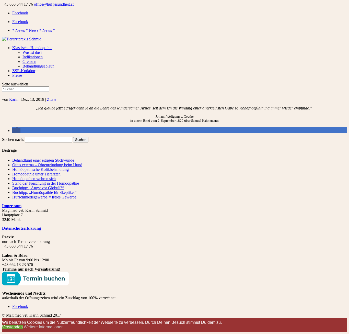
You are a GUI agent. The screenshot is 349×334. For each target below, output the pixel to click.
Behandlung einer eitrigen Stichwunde (43, 160)
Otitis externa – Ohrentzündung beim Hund (47, 165)
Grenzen (29, 61)
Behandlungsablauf (38, 66)
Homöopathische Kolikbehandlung (40, 169)
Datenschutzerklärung (21, 228)
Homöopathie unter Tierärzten (36, 174)
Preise (17, 75)
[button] (16, 130)
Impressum (11, 206)
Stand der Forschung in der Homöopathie (45, 183)
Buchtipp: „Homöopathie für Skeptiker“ (44, 192)
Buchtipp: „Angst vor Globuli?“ (38, 188)
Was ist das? (32, 52)
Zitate (51, 99)
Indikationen (32, 57)
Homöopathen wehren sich (34, 178)
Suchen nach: (13, 139)
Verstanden (12, 327)
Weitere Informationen (44, 327)
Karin (13, 99)
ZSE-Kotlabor (23, 71)
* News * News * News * (33, 30)
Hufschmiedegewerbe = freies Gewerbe (44, 197)
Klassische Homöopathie (32, 48)
